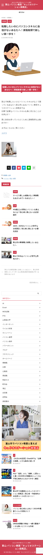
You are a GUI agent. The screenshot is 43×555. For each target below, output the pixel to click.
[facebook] (14, 168)
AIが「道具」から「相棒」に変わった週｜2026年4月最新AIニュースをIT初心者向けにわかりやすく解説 (27, 476)
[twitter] (9, 168)
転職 (14, 178)
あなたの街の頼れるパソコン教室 (21, 542)
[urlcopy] (34, 168)
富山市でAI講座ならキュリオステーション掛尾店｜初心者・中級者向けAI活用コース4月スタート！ (26, 493)
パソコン (6, 178)
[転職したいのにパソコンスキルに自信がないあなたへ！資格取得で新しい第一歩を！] (24, 168)
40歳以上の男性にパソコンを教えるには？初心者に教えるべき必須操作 (26, 212)
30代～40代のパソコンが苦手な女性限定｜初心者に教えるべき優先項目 (25, 228)
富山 (11, 178)
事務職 (5, 175)
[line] (29, 168)
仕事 (9, 175)
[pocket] (19, 168)
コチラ (4, 133)
